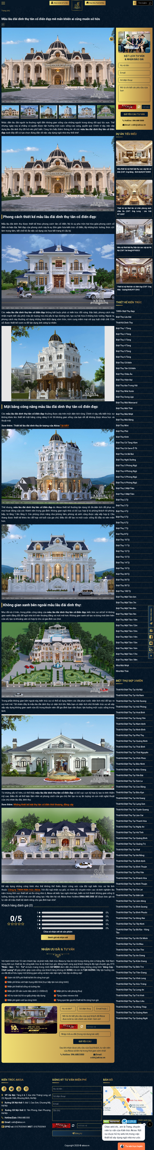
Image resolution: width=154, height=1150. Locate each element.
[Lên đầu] (149, 1124)
